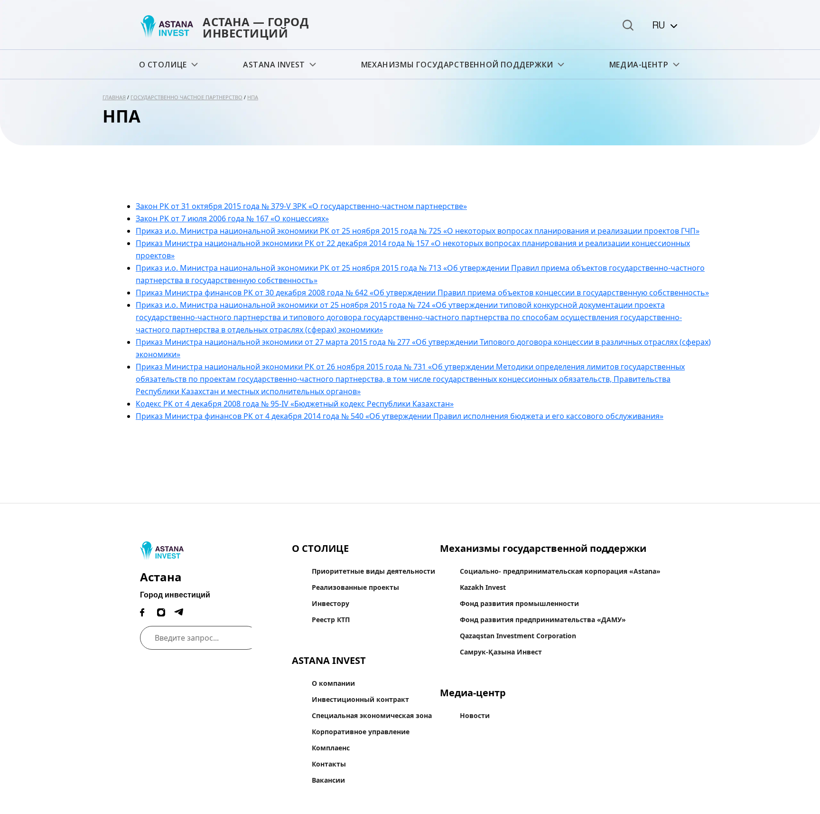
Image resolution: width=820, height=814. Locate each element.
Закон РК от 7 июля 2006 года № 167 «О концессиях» (232, 218)
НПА (252, 97)
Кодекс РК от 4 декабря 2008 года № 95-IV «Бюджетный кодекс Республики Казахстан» (295, 403)
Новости (475, 715)
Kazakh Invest (483, 587)
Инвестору (330, 603)
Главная (114, 97)
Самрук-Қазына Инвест (501, 651)
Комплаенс (331, 747)
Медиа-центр (639, 64)
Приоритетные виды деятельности (373, 571)
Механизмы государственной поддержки (457, 64)
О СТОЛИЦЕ (163, 64)
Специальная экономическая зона (372, 715)
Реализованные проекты (355, 587)
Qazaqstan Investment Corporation (518, 635)
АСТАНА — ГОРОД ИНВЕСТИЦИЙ (255, 27)
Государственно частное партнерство (186, 97)
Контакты (329, 763)
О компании (333, 683)
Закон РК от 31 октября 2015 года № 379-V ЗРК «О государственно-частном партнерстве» (301, 206)
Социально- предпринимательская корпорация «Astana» (560, 571)
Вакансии (328, 780)
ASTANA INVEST (274, 64)
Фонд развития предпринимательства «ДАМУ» (543, 619)
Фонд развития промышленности (519, 603)
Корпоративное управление (361, 731)
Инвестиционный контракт (360, 699)
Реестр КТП (331, 619)
